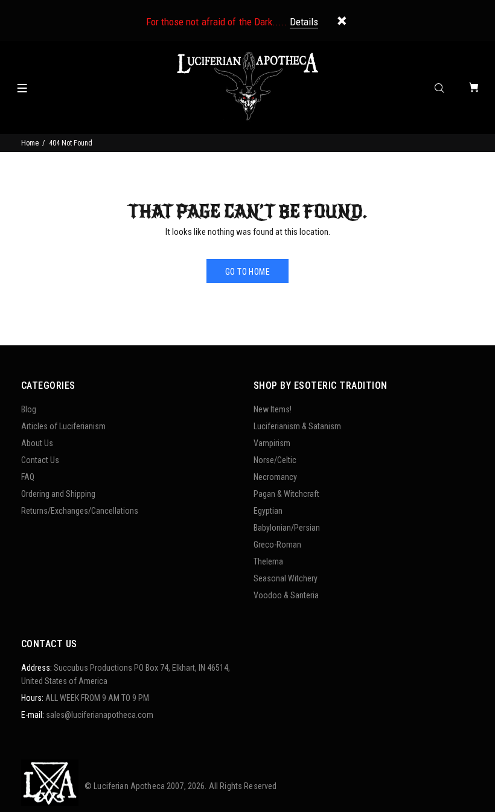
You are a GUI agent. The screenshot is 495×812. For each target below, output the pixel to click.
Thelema (268, 561)
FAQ (27, 477)
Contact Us (40, 460)
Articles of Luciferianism (63, 426)
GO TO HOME (247, 272)
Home (30, 143)
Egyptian (268, 511)
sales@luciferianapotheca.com (99, 715)
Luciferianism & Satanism (297, 426)
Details (304, 22)
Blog (28, 409)
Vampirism (272, 443)
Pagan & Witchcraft (286, 494)
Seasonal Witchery (286, 578)
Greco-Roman (277, 544)
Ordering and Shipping (58, 494)
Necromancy (275, 477)
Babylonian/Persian (287, 527)
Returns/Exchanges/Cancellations (79, 511)
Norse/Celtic (275, 460)
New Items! (273, 409)
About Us (37, 443)
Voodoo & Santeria (286, 595)
